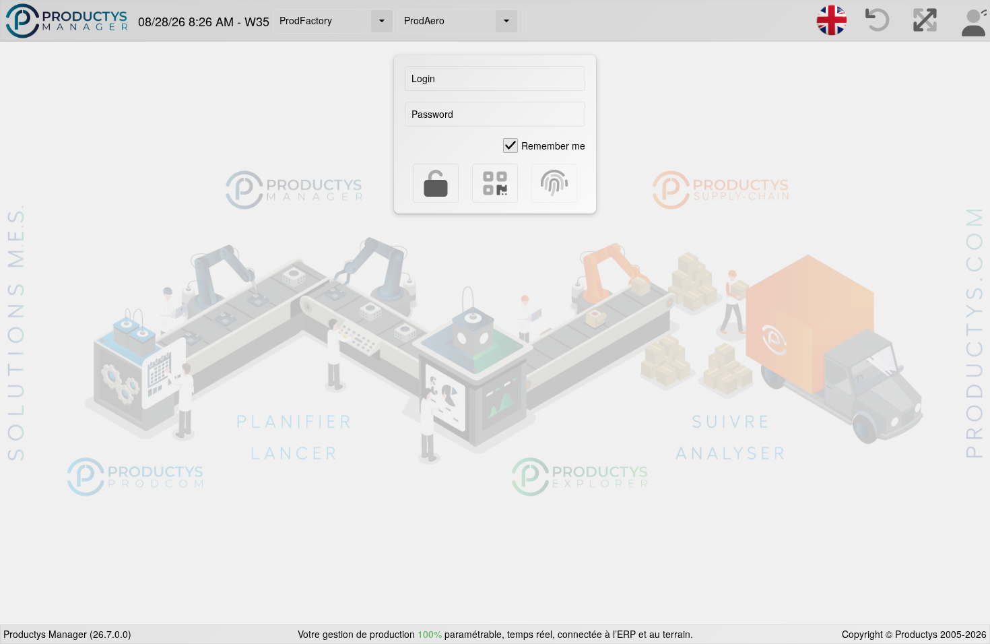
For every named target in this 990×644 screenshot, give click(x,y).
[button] (381, 21)
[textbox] (495, 78)
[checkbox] (544, 145)
